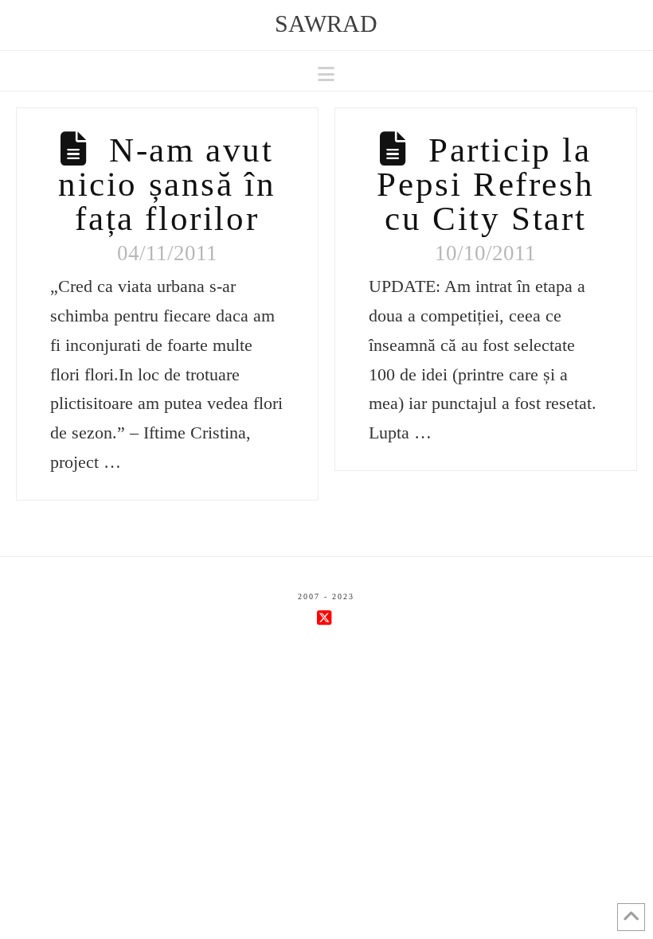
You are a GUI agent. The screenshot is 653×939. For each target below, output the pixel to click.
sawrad (326, 24)
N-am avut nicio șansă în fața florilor (167, 184)
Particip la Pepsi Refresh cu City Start (485, 184)
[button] (326, 74)
